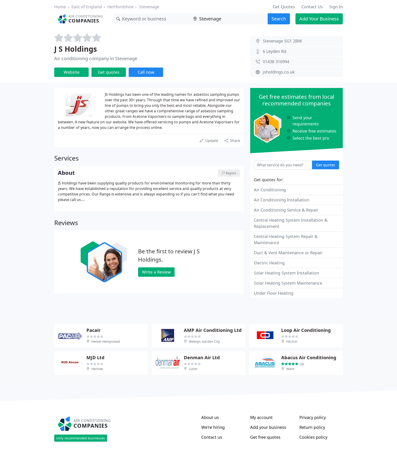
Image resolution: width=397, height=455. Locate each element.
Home (60, 6)
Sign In (336, 6)
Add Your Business (319, 19)
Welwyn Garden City (204, 341)
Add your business (268, 427)
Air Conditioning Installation (281, 200)
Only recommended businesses (80, 438)
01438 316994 (276, 61)
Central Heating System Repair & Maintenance (286, 239)
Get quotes (108, 72)
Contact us (211, 437)
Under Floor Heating (273, 293)
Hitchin (291, 341)
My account (261, 417)
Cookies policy (313, 437)
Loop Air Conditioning (306, 330)
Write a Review (156, 272)
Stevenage (149, 6)
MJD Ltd (95, 357)
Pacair (93, 330)
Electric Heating (269, 263)
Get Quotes (284, 6)
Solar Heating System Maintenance (288, 283)
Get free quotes (265, 437)
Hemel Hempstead (105, 341)
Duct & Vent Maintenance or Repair (288, 252)
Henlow (97, 369)
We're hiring (213, 427)
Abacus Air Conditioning (308, 357)
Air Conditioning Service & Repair (286, 210)
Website (71, 72)
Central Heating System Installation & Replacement (290, 223)
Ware (290, 369)
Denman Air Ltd (202, 357)
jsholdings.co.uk (279, 72)
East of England (86, 6)
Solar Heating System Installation (286, 273)
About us (210, 417)
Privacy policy (312, 417)
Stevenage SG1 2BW (282, 41)
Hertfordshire (120, 6)
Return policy (312, 427)
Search (279, 19)
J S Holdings (75, 49)
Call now (146, 72)
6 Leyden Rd (274, 51)
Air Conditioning (270, 189)
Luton (193, 369)
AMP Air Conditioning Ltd (213, 330)
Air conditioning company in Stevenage (95, 58)
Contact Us (312, 6)
